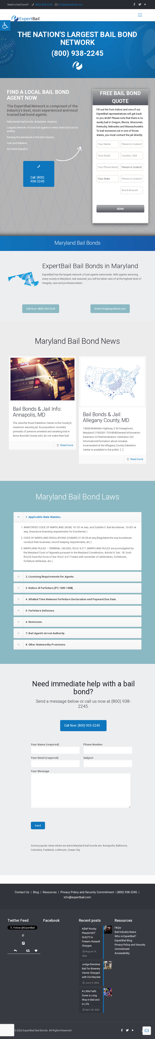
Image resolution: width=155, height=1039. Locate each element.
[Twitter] (140, 4)
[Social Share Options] (24, 943)
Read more (66, 445)
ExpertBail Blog (123, 940)
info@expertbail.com (70, 4)
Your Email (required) (45, 757)
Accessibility (122, 953)
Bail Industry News (125, 931)
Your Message (40, 771)
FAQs (118, 927)
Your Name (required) (45, 744)
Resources (50, 892)
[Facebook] (134, 4)
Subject (88, 757)
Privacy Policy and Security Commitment (87, 892)
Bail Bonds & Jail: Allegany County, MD (106, 417)
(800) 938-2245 (43, 4)
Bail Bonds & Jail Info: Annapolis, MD (37, 412)
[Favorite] (36, 950)
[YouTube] (145, 4)
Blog (36, 892)
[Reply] (15, 950)
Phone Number (93, 744)
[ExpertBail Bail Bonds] (26, 15)
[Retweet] (28, 950)
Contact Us (22, 892)
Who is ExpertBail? (125, 936)
